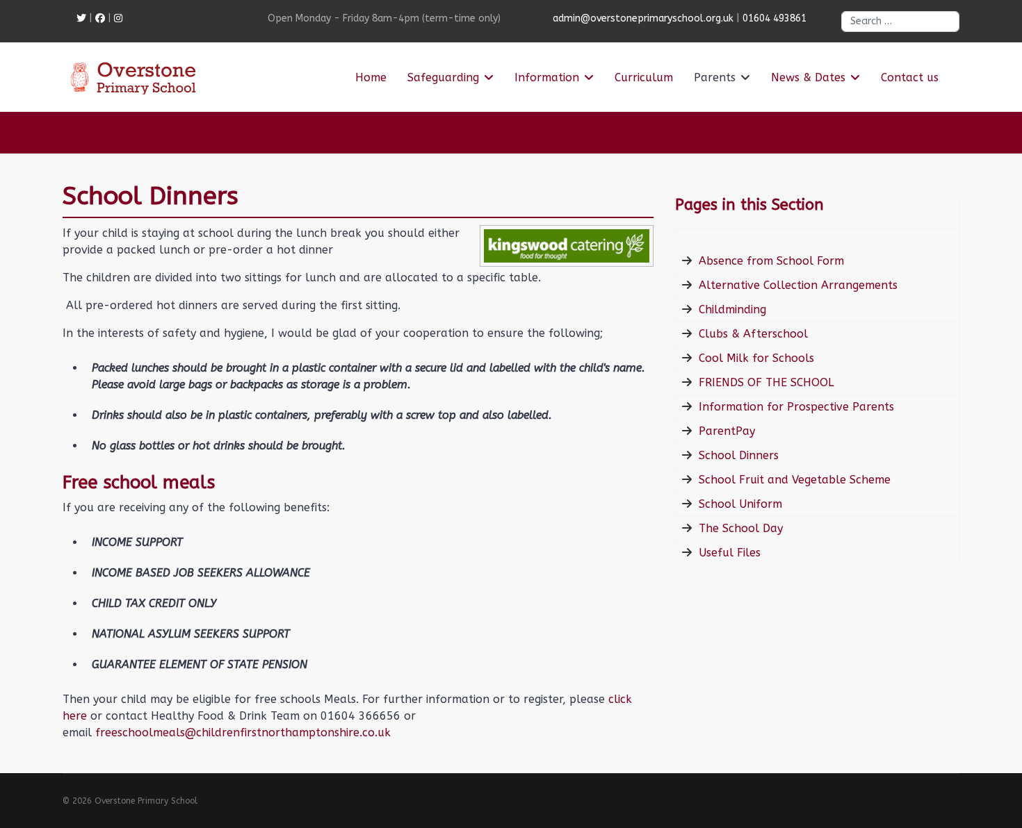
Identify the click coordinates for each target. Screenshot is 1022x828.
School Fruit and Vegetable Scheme (795, 479)
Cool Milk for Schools (756, 358)
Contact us (910, 77)
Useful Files (730, 552)
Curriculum (644, 77)
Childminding (732, 309)
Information (546, 77)
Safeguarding (443, 77)
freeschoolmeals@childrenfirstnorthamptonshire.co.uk (243, 732)
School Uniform (740, 504)
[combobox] (900, 21)
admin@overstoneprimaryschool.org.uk (643, 18)
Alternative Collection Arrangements (798, 285)
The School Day (741, 528)
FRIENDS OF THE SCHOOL (766, 382)
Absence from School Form (771, 260)
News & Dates (808, 77)
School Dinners (739, 455)
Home (371, 77)
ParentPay (727, 431)
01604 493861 (774, 18)
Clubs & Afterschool (753, 333)
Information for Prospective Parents (796, 406)
